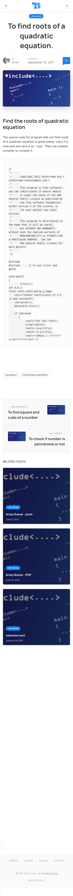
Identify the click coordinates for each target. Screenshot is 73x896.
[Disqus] (36, 689)
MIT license (52, 873)
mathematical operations (35, 375)
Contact (59, 860)
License (28, 860)
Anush (15, 62)
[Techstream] (36, 6)
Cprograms (36, 16)
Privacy (43, 860)
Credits (13, 860)
